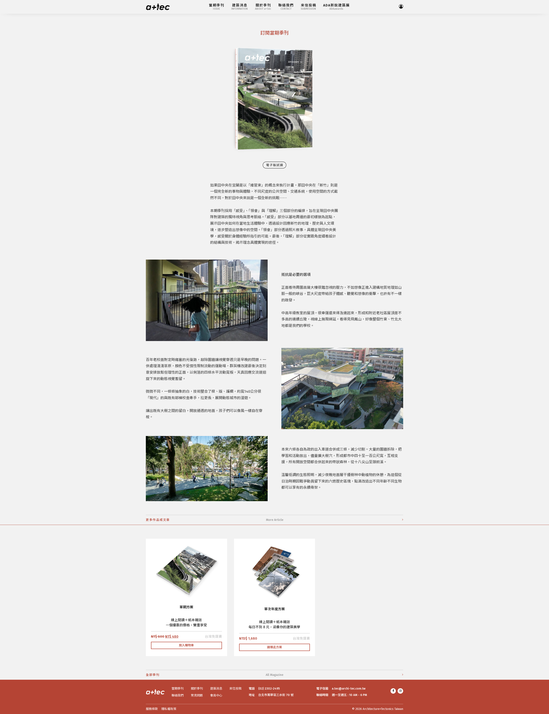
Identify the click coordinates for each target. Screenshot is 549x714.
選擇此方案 (274, 647)
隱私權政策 (168, 709)
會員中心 (216, 695)
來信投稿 (235, 688)
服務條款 (152, 709)
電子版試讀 (274, 165)
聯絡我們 (178, 695)
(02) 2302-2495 (269, 688)
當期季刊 (178, 688)
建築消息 (216, 688)
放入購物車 (186, 645)
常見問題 (197, 695)
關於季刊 (197, 688)
